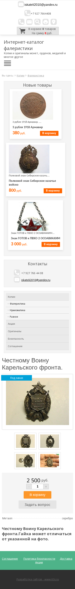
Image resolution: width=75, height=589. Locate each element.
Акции (11, 323)
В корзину (49, 133)
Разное (14, 316)
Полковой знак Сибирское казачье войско (32, 182)
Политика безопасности (39, 558)
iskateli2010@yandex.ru (41, 4)
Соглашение (15, 346)
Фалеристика (36, 75)
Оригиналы (14, 331)
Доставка (66, 558)
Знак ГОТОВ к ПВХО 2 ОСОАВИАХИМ (35, 238)
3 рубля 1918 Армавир (27, 127)
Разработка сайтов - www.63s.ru (37, 579)
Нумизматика (17, 310)
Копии (20, 75)
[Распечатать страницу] (45, 22)
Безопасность (16, 338)
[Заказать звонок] (21, 22)
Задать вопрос (37, 504)
